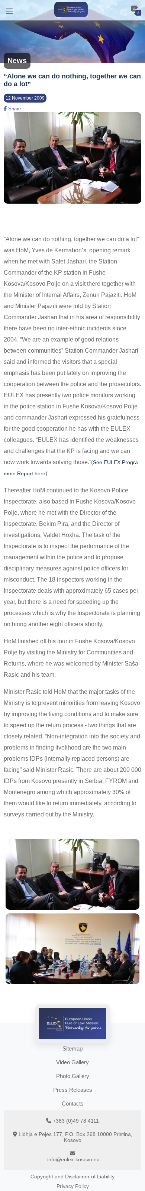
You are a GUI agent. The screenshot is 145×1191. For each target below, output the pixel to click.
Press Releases (72, 1090)
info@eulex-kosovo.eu (73, 1159)
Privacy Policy (73, 1186)
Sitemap (72, 1048)
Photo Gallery (72, 1076)
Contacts (73, 1103)
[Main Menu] (9, 10)
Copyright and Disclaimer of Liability (72, 1176)
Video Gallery (72, 1062)
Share (14, 108)
